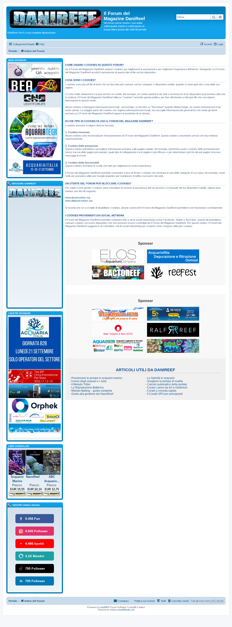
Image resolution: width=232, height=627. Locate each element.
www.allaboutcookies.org (78, 200)
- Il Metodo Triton (80, 384)
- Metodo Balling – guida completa (91, 390)
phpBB (104, 607)
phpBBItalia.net (126, 609)
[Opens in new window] (118, 256)
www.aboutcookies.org (77, 197)
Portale (13, 51)
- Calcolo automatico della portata (166, 384)
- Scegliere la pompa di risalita (164, 381)
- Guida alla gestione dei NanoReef (91, 393)
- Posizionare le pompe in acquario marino (96, 378)
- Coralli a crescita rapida (160, 390)
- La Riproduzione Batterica (87, 387)
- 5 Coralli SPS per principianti (164, 393)
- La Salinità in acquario (160, 378)
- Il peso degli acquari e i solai (88, 381)
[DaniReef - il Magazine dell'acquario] (35, 194)
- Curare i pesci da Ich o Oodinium (166, 387)
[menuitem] (39, 44)
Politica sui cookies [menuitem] (144, 601)
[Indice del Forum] (55, 17)
